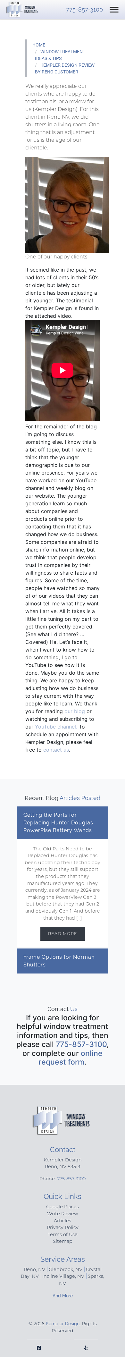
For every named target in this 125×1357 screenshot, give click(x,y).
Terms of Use (63, 1234)
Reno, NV (34, 1269)
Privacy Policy (63, 1227)
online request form (70, 1058)
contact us (56, 749)
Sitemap (62, 1241)
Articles (62, 1221)
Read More (62, 933)
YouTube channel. (57, 726)
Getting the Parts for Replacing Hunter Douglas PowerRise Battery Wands (58, 822)
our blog (74, 711)
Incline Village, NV (63, 1276)
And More (63, 1295)
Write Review (62, 1214)
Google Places (62, 1207)
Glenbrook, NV (65, 1269)
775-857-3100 (84, 9)
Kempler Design (62, 1323)
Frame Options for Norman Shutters (59, 961)
